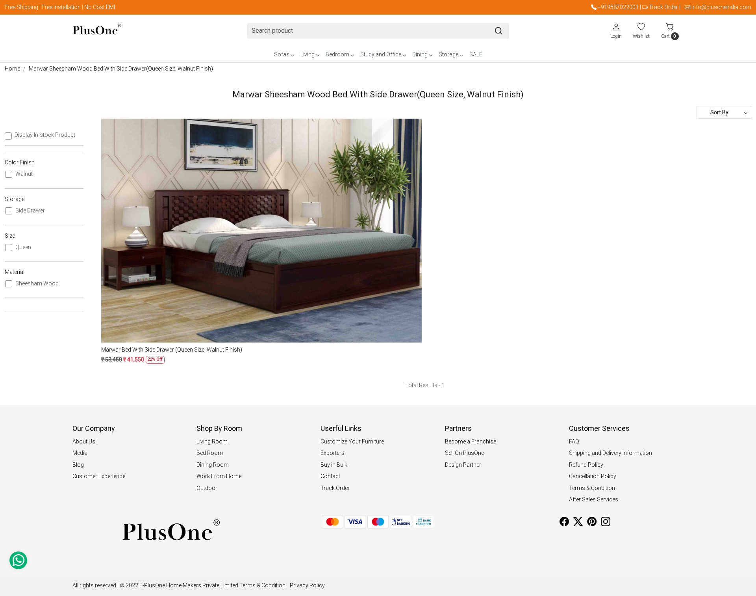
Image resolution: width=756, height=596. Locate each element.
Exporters (333, 453)
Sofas (281, 54)
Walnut (24, 174)
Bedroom (337, 54)
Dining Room (212, 465)
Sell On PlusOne (464, 453)
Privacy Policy (307, 585)
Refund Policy (586, 465)
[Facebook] (564, 523)
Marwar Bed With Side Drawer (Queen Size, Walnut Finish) (171, 349)
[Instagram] (605, 523)
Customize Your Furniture (352, 441)
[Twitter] (578, 523)
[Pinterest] (592, 523)
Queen (23, 247)
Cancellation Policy (592, 476)
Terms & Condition (592, 488)
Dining (420, 54)
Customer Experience (98, 476)
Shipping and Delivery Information (610, 453)
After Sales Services (593, 499)
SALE (475, 54)
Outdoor (206, 488)
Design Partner (463, 465)
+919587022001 (618, 7)
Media (79, 453)
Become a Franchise (470, 441)
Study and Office (380, 54)
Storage (448, 54)
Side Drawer (30, 210)
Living (307, 54)
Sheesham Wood (37, 283)
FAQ (574, 441)
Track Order (663, 7)
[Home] (97, 31)
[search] (498, 31)
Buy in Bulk (334, 465)
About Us (83, 441)
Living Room (212, 441)
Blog (78, 465)
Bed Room (209, 453)
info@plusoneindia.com (721, 7)
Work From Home (218, 476)
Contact (330, 476)
